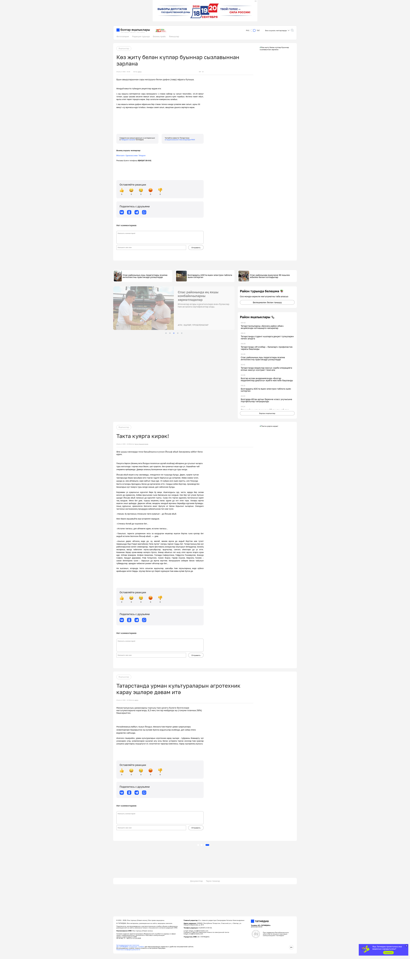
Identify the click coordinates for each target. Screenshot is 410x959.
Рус (247, 30)
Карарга (388, 953)
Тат (258, 30)
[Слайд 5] (181, 333)
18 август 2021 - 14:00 (123, 444)
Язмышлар (174, 36)
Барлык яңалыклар (267, 413)
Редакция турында (141, 36)
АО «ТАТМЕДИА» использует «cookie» (130, 946)
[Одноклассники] (129, 212)
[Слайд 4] (177, 333)
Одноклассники (131, 155)
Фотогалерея (122, 36)
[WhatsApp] (144, 212)
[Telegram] (137, 212)
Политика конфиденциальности (128, 949)
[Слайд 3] (173, 333)
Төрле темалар (213, 881)
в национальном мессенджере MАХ (180, 140)
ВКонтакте (120, 155)
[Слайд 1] (166, 333)
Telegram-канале (128, 140)
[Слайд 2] (170, 333)
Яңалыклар (124, 48)
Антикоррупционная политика (127, 945)
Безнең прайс (159, 36)
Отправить (195, 247)
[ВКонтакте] (122, 212)
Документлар (196, 881)
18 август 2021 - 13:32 (123, 700)
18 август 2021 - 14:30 (123, 71)
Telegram (142, 155)
